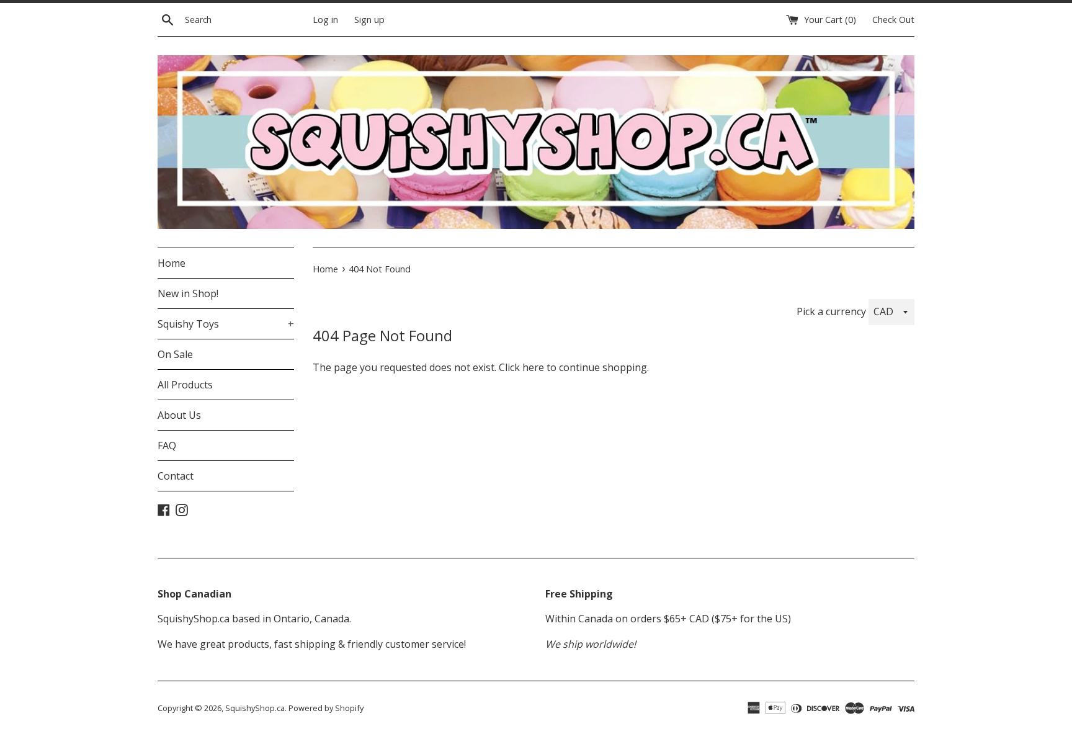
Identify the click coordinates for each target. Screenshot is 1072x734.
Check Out (893, 19)
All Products (185, 385)
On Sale (175, 354)
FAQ (167, 445)
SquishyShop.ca (255, 708)
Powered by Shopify (326, 708)
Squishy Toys (226, 324)
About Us (179, 415)
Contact (176, 476)
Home (171, 263)
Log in (325, 19)
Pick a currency (833, 311)
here (533, 367)
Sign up (369, 19)
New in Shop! (188, 293)
